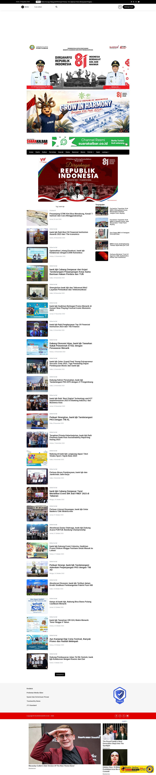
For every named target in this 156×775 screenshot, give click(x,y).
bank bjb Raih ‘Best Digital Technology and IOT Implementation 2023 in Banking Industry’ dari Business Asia (71, 401)
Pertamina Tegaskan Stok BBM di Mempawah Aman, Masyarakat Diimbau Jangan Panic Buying (119, 211)
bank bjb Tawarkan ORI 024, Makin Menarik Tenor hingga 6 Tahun (69, 621)
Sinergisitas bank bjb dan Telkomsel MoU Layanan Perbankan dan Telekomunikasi (68, 289)
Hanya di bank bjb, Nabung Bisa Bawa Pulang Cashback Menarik (70, 603)
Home (31, 152)
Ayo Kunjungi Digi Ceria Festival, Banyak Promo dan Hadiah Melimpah (70, 640)
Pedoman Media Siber (35, 693)
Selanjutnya (60, 674)
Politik (89, 152)
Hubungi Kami (128, 7)
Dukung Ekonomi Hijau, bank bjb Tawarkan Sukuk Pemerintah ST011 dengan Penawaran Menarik (71, 345)
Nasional (75, 152)
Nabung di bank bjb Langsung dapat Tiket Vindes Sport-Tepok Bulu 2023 (69, 455)
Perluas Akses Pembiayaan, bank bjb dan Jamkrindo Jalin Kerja (68, 473)
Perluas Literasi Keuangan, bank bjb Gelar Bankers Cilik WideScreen (69, 510)
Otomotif (53, 210)
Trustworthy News (33, 701)
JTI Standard (32, 705)
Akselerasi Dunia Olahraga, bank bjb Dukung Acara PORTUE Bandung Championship (70, 529)
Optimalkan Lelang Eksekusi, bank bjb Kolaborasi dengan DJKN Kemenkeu (67, 252)
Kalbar (44, 152)
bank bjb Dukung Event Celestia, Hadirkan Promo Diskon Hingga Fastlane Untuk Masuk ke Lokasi (71, 548)
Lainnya (105, 152)
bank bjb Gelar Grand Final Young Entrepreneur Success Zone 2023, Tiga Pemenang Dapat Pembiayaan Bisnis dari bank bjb (71, 364)
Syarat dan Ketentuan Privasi (38, 697)
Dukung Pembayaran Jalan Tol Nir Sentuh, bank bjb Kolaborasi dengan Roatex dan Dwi (71, 658)
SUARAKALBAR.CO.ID (42, 716)
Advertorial (53, 229)
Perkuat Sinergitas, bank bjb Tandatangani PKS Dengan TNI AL (71, 418)
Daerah (60, 152)
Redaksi (30, 688)
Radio (38, 152)
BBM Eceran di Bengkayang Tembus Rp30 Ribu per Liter (119, 244)
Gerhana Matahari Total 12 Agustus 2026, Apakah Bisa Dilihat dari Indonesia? (119, 255)
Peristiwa (52, 152)
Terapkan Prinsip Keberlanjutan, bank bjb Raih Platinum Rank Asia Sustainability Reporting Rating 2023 (71, 437)
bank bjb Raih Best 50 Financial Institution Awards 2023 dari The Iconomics (69, 233)
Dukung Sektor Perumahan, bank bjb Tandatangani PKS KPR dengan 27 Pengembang (71, 381)
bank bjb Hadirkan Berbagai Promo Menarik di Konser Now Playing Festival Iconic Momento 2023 (71, 308)
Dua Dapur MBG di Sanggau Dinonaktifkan (119, 233)
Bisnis (83, 152)
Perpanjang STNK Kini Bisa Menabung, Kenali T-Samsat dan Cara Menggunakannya (71, 215)
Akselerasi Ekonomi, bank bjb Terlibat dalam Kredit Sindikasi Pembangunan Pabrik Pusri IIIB (71, 584)
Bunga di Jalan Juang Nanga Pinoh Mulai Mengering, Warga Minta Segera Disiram (65, 2)
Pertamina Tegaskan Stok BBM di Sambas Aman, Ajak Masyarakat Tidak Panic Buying (119, 222)
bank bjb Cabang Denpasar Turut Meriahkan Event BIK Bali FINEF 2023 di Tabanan (69, 493)
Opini (98, 152)
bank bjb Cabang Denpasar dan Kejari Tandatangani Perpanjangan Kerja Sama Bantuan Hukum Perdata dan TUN (70, 271)
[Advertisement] (78, 26)
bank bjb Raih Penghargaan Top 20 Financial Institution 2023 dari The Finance (70, 326)
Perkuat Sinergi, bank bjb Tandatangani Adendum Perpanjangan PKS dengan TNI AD (70, 567)
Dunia (68, 152)
